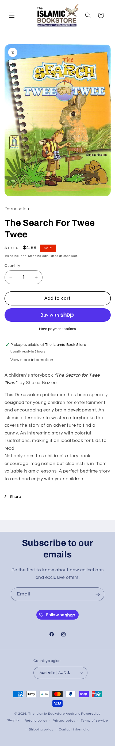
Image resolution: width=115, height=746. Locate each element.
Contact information (75, 729)
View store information (31, 360)
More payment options (57, 329)
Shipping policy (41, 729)
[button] (11, 15)
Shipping (34, 255)
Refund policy (36, 720)
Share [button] (15, 496)
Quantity (12, 266)
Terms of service (94, 720)
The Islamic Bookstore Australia (54, 713)
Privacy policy (64, 720)
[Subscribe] (97, 594)
